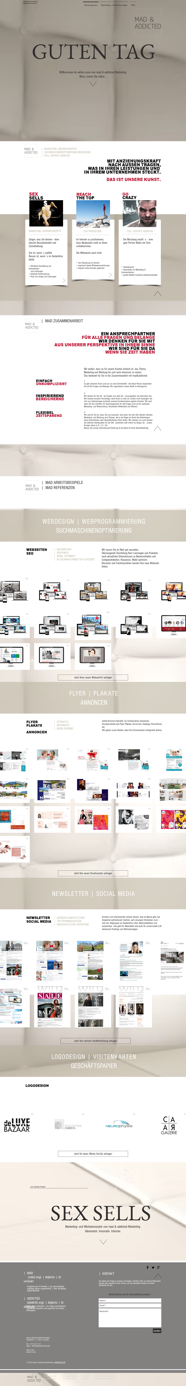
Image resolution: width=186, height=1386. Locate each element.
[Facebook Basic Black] (147, 1267)
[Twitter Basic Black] (153, 1267)
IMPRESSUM (60, 1362)
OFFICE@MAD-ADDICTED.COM (41, 1346)
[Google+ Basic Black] (158, 1267)
